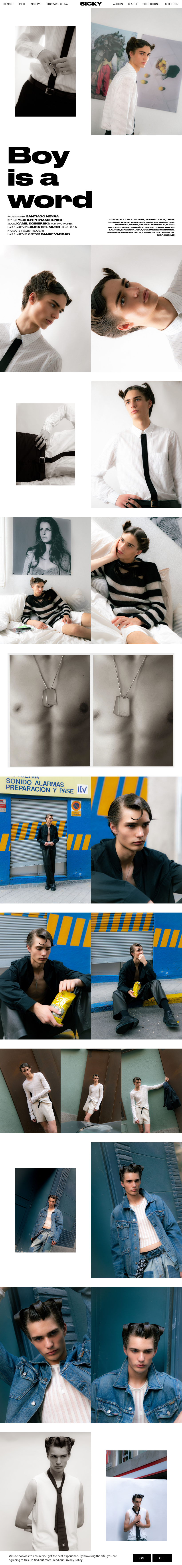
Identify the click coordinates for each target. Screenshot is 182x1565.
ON (141, 1558)
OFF (162, 1558)
